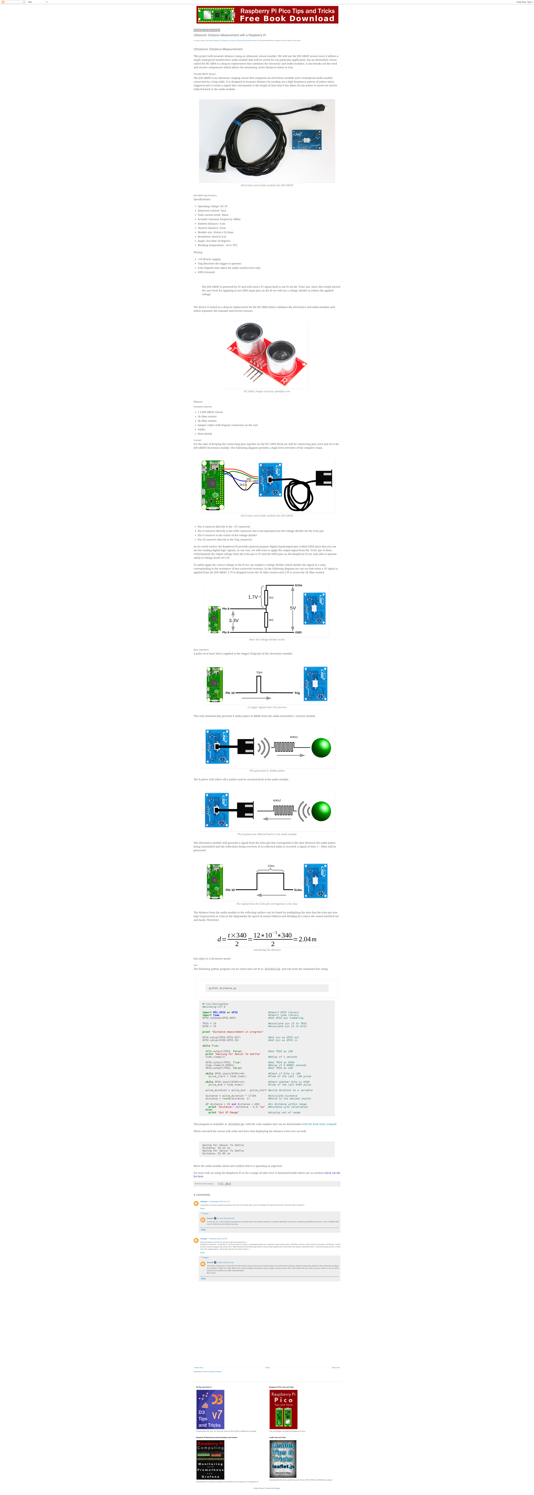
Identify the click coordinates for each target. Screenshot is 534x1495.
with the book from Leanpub (319, 1124)
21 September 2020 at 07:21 (219, 1202)
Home (267, 1368)
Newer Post (198, 1368)
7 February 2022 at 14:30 (217, 1239)
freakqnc (203, 1239)
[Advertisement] (267, 1343)
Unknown (204, 1202)
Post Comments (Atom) (212, 1372)
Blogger (277, 1488)
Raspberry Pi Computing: (221, 40)
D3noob (210, 1218)
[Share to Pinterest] (229, 1183)
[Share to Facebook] (227, 1183)
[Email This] (219, 1183)
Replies (206, 1214)
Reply (202, 1209)
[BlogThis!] (221, 1183)
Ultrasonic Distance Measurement (241, 40)
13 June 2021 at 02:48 (225, 1218)
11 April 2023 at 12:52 (225, 1262)
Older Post (336, 1368)
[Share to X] (224, 1183)
